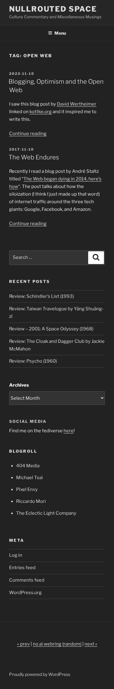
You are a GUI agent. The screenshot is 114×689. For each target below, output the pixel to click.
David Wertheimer (76, 104)
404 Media (28, 465)
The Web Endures (34, 157)
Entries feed (22, 567)
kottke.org (40, 111)
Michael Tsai (29, 477)
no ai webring (47, 644)
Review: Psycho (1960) (33, 361)
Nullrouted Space (53, 9)
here (69, 430)
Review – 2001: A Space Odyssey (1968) (51, 329)
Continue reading (28, 133)
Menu (60, 33)
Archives (19, 385)
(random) (71, 644)
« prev (23, 644)
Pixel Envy (27, 489)
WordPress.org (25, 592)
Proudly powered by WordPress (39, 674)
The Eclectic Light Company (46, 513)
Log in (15, 555)
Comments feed (26, 580)
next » (91, 644)
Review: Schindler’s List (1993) (41, 296)
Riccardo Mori (31, 501)
